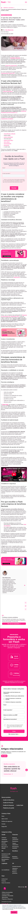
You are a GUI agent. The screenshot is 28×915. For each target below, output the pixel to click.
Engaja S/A (4, 826)
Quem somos (5, 818)
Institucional (4, 879)
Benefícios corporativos (9, 7)
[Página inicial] (2, 7)
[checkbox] (14, 699)
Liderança (4, 837)
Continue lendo (7, 774)
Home (3, 816)
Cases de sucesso (6, 882)
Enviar (14, 731)
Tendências (4, 839)
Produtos (4, 880)
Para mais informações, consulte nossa (14, 909)
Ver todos (4, 755)
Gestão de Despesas (8, 805)
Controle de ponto (16, 866)
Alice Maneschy (9, 30)
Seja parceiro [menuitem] (5, 897)
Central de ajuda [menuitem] (6, 894)
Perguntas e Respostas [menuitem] (7, 899)
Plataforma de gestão (8, 808)
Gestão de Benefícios (8, 800)
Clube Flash (5, 404)
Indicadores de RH (6, 853)
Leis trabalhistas (5, 869)
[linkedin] (24, 585)
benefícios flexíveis (15, 58)
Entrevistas (4, 844)
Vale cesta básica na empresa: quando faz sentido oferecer (12, 769)
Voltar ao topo (21, 886)
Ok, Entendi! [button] (14, 912)
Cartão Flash (20, 805)
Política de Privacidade (9, 909)
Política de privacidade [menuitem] (7, 892)
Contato (3, 823)
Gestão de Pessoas (8, 802)
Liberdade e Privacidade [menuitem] (7, 895)
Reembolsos (15, 841)
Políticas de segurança (7, 821)
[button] (1, 770)
